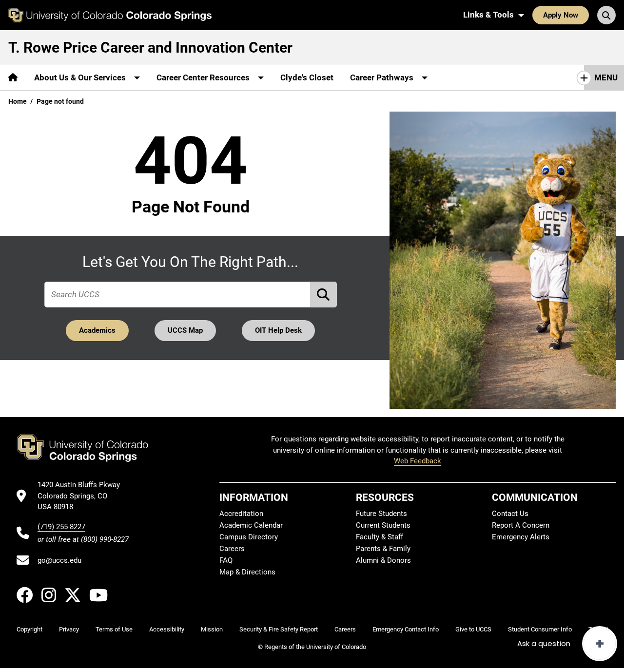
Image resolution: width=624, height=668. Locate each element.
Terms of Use (114, 629)
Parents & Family (383, 548)
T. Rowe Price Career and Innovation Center (150, 47)
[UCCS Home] (110, 15)
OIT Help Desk (278, 330)
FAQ (226, 560)
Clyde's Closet (306, 77)
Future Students (381, 513)
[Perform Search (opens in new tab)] (324, 294)
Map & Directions (247, 572)
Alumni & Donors (383, 560)
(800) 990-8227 (105, 539)
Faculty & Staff (379, 537)
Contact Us (510, 513)
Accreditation (241, 513)
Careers (232, 548)
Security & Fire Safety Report (278, 629)
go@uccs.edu (59, 560)
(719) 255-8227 (61, 526)
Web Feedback (417, 461)
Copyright (29, 629)
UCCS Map (185, 330)
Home (17, 101)
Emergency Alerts (520, 537)
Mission (212, 629)
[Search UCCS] (606, 15)
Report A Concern (520, 525)
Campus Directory (248, 537)
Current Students (383, 525)
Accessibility (166, 629)
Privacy (69, 629)
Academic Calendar (251, 525)
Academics (97, 330)
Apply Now (560, 15)
